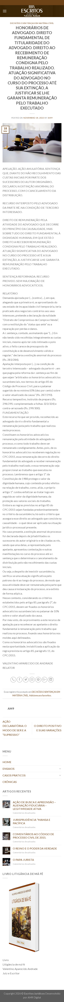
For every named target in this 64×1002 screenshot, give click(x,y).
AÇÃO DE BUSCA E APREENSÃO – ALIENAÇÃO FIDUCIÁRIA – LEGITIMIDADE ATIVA (34, 805)
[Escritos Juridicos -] (32, 11)
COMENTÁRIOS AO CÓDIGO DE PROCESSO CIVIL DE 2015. (33, 835)
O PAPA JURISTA (23, 859)
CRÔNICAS (10, 781)
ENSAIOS (9, 768)
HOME (7, 762)
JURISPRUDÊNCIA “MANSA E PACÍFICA (31, 821)
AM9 (50, 118)
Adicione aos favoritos (40, 695)
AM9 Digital (34, 997)
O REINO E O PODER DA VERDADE (35, 848)
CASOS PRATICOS (14, 775)
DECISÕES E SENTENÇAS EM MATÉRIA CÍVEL (32, 23)
